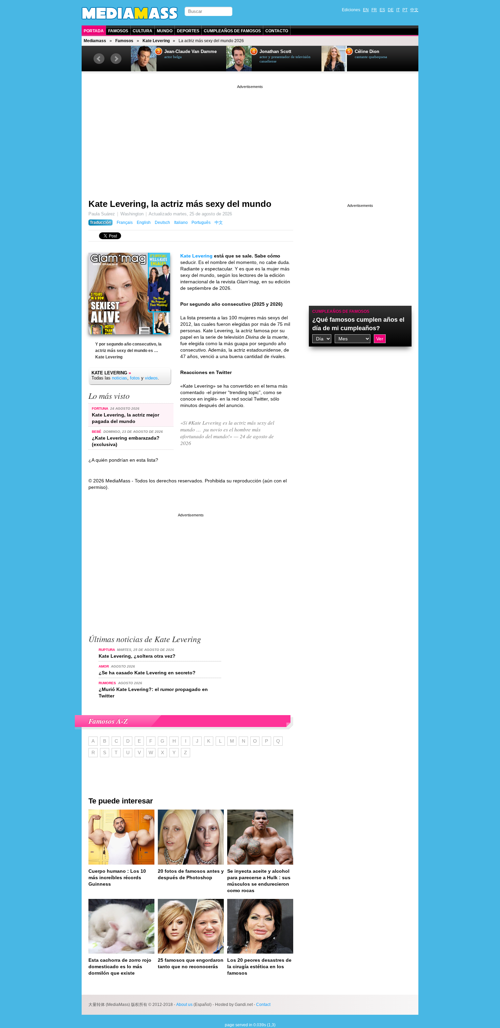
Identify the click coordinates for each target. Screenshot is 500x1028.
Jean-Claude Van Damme (190, 51)
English (144, 222)
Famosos (118, 31)
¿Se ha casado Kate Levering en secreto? (147, 672)
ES (382, 9)
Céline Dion (367, 51)
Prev (99, 58)
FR (374, 9)
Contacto (276, 31)
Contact (263, 1004)
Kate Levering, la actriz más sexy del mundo (179, 204)
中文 (414, 9)
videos (151, 377)
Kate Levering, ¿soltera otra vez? (137, 656)
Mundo (164, 31)
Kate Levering (156, 40)
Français (125, 222)
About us (184, 1004)
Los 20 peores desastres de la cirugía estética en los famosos (259, 966)
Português (201, 222)
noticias (119, 377)
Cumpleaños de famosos (340, 311)
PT (404, 9)
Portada (94, 31)
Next (116, 58)
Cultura (142, 31)
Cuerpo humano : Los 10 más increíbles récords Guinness (117, 877)
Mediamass (95, 40)
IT (398, 9)
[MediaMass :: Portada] (130, 13)
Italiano (181, 222)
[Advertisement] (250, 137)
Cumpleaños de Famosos (232, 31)
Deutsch (162, 222)
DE (391, 9)
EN (366, 9)
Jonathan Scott (275, 51)
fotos (135, 377)
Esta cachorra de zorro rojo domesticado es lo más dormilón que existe (119, 966)
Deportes (188, 31)
